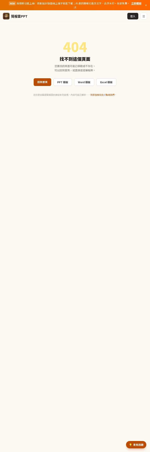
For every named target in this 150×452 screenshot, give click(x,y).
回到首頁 (42, 82)
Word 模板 (84, 82)
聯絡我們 (110, 94)
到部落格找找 (97, 94)
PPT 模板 (62, 82)
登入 (132, 16)
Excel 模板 (106, 82)
